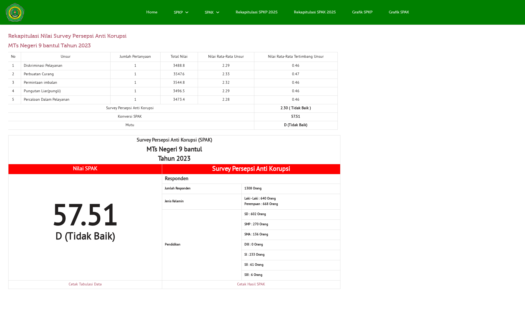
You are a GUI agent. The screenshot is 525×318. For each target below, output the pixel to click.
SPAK (210, 12)
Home (152, 12)
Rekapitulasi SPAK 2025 (315, 12)
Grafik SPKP (362, 12)
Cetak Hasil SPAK (251, 284)
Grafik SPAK (399, 12)
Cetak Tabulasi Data (85, 284)
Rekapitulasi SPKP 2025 (257, 12)
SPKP (179, 12)
